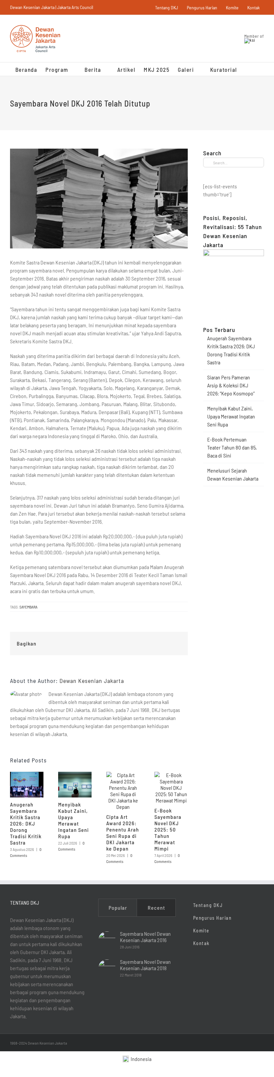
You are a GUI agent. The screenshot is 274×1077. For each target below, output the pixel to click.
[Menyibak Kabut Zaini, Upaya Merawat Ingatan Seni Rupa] (75, 775)
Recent (156, 907)
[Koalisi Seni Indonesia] (249, 40)
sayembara (28, 606)
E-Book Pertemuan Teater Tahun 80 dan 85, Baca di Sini (232, 447)
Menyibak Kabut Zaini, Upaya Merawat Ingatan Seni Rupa (73, 820)
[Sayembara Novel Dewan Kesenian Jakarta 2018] (107, 968)
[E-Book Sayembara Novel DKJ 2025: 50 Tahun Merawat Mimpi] (171, 775)
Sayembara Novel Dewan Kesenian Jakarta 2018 (145, 964)
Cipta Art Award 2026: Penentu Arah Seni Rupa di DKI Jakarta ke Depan (122, 833)
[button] (248, 69)
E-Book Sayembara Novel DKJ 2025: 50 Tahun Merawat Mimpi (167, 829)
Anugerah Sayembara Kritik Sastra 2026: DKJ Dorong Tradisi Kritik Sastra (25, 823)
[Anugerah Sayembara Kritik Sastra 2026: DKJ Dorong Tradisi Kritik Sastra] (26, 775)
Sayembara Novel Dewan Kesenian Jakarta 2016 (145, 936)
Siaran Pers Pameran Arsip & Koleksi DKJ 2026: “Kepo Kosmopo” (231, 385)
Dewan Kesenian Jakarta (91, 680)
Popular (118, 907)
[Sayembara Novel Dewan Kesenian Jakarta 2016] (107, 940)
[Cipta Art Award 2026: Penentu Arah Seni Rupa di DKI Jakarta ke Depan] (123, 775)
